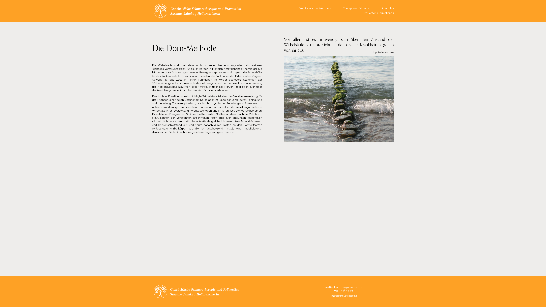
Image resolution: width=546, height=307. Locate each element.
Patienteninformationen (379, 13)
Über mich (387, 8)
